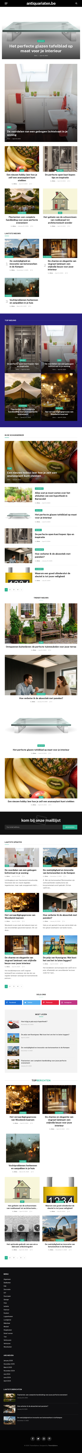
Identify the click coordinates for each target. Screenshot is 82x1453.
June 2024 (7, 1377)
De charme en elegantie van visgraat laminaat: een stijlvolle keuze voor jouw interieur (62, 265)
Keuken (6, 1313)
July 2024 (7, 1374)
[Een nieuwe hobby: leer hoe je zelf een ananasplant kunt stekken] (22, 159)
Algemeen (21, 213)
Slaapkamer (8, 1330)
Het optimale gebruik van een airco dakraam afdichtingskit (22, 1245)
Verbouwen (7, 1340)
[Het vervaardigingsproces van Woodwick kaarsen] (59, 397)
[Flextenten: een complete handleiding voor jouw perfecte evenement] (22, 201)
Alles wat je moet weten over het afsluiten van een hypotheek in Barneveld (52, 496)
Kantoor (6, 1310)
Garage (6, 1299)
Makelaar (7, 1323)
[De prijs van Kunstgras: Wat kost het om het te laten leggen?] (60, 944)
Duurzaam (7, 1296)
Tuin (21, 170)
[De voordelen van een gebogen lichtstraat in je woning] (41, 103)
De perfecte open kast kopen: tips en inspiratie (60, 176)
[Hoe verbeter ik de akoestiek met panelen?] (18, 555)
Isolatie (41, 41)
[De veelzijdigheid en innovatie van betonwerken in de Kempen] (22, 248)
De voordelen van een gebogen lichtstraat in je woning (37, 133)
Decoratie (39, 549)
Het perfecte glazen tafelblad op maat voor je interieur (41, 48)
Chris (35, 55)
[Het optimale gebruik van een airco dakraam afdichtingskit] (22, 1228)
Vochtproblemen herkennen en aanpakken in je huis (24, 301)
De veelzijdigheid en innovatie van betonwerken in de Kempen (23, 264)
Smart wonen (8, 1333)
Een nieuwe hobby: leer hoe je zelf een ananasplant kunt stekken (22, 177)
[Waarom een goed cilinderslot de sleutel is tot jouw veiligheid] (18, 575)
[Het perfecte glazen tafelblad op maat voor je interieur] (41, 33)
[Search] (76, 3)
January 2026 (8, 1360)
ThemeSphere (53, 1445)
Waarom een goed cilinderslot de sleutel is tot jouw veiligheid (52, 575)
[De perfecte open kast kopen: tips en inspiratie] (60, 159)
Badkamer (7, 1283)
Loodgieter (7, 1320)
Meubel (60, 170)
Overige (8, 295)
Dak (9, 127)
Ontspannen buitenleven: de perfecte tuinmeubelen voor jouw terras (41, 647)
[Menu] (6, 3)
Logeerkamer (8, 1316)
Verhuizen (7, 1343)
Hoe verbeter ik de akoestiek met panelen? (52, 555)
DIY (5, 1293)
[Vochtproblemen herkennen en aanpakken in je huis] (22, 287)
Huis (5, 1303)
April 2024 (7, 1381)
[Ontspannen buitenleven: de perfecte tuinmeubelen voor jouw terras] (41, 623)
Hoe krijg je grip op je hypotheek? (34, 1021)
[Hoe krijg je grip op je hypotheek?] (13, 1025)
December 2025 (9, 1364)
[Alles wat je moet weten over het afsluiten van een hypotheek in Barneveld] (18, 494)
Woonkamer (8, 1347)
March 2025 (8, 1367)
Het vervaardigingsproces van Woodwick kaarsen (59, 413)
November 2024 (9, 1371)
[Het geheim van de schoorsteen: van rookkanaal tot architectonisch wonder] (60, 201)
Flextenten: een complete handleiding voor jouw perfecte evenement (22, 220)
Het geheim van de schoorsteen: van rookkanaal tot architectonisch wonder (60, 220)
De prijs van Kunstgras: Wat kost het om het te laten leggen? (59, 959)
